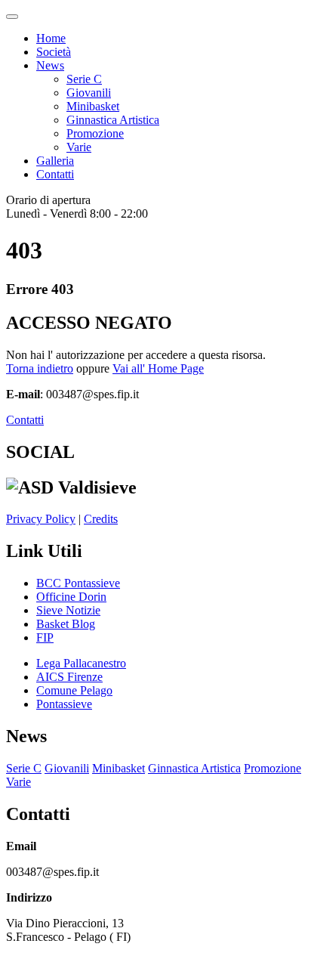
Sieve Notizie (68, 610)
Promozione (95, 133)
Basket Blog (65, 623)
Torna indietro (39, 368)
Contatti (55, 174)
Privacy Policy (40, 518)
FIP (45, 637)
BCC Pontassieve (78, 583)
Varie (78, 147)
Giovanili (88, 92)
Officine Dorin (71, 596)
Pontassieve (64, 704)
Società (53, 51)
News (50, 65)
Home (51, 38)
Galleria (55, 160)
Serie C (84, 79)
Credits (101, 518)
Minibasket (92, 106)
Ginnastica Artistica (112, 119)
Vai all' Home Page (158, 368)
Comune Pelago (74, 690)
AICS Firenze (69, 676)
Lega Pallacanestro (81, 663)
